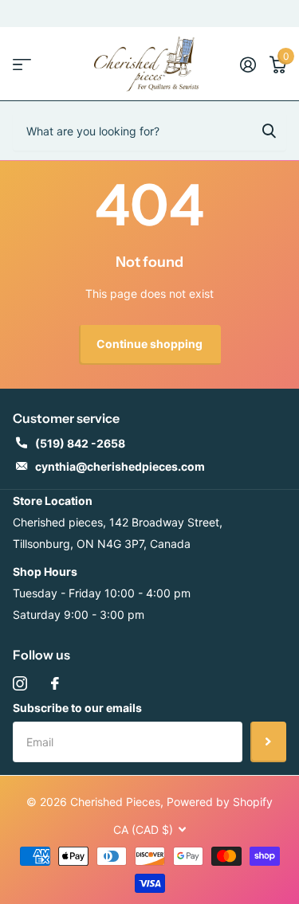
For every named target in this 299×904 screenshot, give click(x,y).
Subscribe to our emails (77, 707)
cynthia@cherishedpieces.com (120, 466)
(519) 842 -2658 (80, 443)
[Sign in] (247, 64)
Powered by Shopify (220, 801)
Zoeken (268, 131)
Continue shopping (149, 343)
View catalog (22, 64)
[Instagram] (20, 683)
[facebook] (55, 683)
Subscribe (268, 741)
